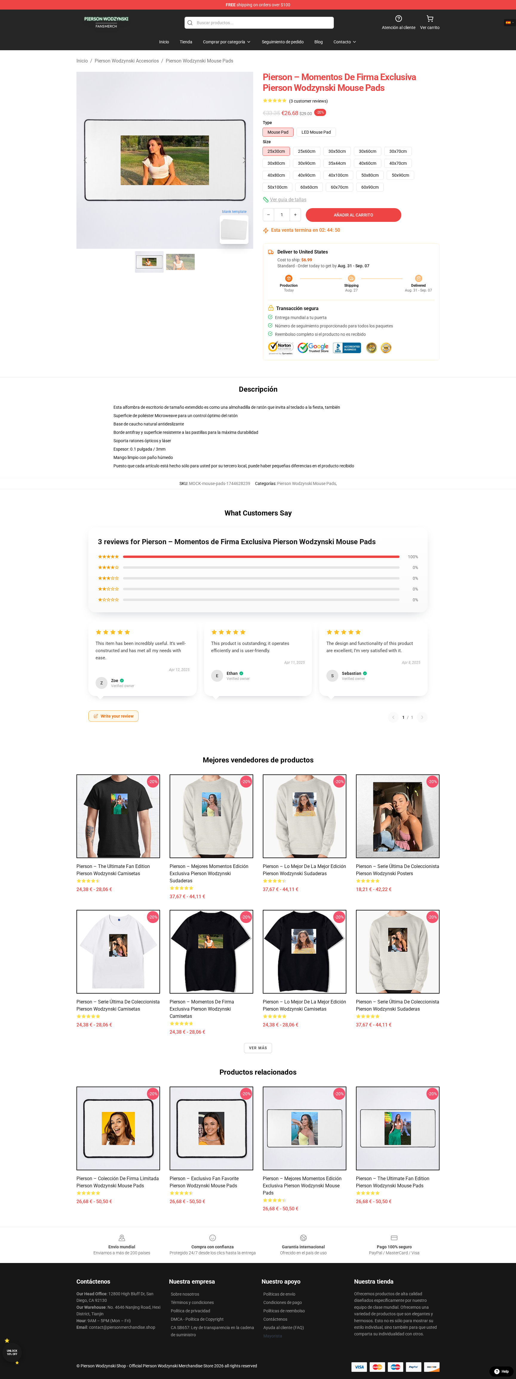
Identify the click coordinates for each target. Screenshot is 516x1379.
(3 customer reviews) (308, 101)
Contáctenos (275, 1319)
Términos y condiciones (192, 1302)
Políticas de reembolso (284, 1310)
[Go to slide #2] (180, 262)
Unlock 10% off (12, 1352)
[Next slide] (244, 160)
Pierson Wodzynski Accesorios (127, 61)
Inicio (82, 61)
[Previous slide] (85, 160)
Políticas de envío (279, 1294)
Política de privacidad (190, 1310)
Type (267, 122)
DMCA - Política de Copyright (197, 1319)
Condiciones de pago (282, 1302)
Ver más (258, 1048)
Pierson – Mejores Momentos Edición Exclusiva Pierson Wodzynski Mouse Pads (302, 1186)
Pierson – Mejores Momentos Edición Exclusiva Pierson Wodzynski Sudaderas (209, 874)
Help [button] (505, 1371)
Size (267, 141)
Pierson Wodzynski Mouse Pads (199, 61)
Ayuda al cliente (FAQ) (283, 1327)
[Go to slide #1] (149, 262)
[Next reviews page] (422, 717)
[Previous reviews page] (393, 717)
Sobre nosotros (185, 1294)
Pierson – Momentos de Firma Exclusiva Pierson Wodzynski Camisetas (202, 1009)
